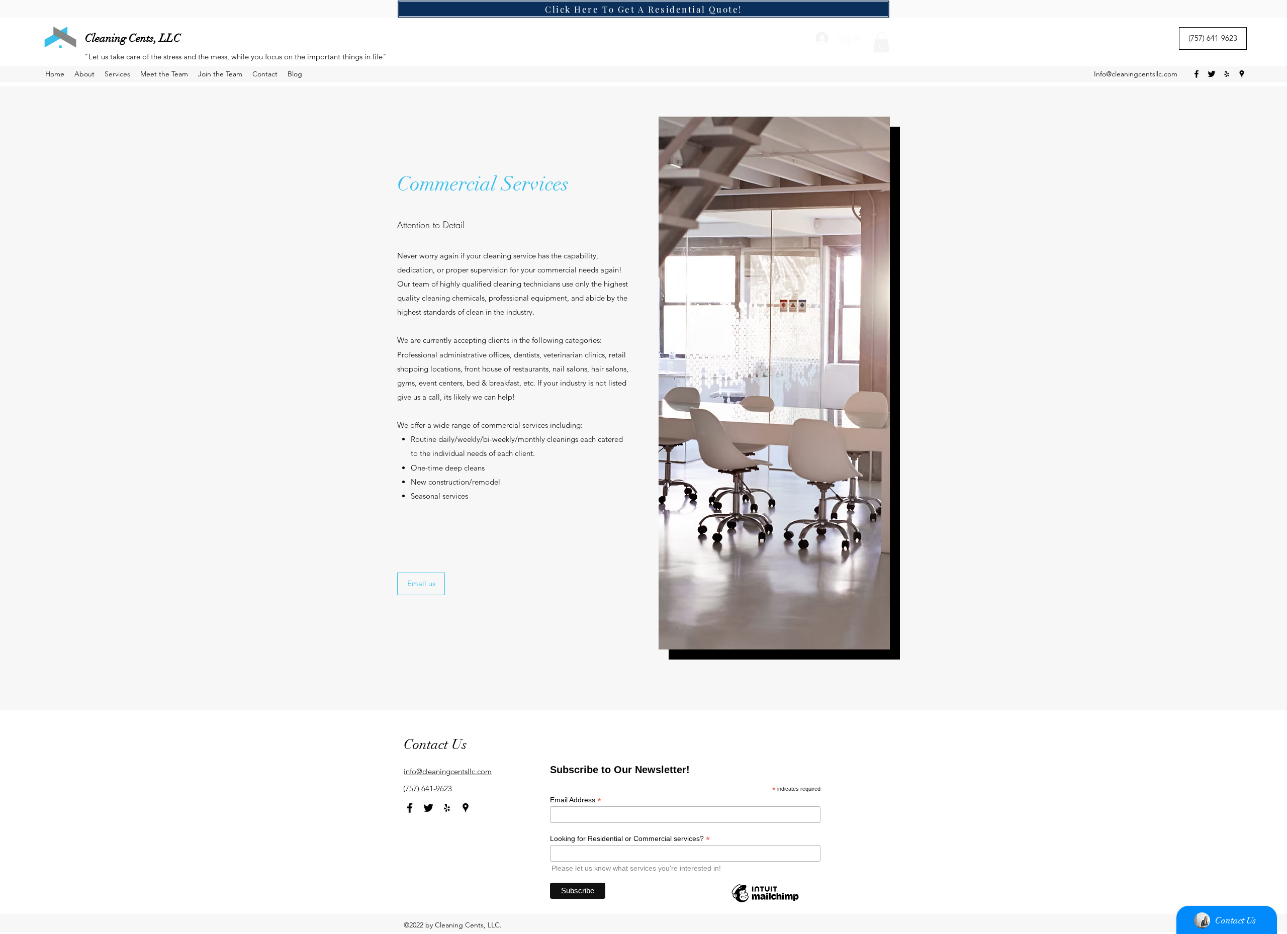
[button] (881, 42)
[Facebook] (1196, 74)
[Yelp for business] (1227, 74)
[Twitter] (1212, 74)
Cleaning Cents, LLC (132, 38)
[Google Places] (1242, 74)
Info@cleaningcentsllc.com (1135, 73)
